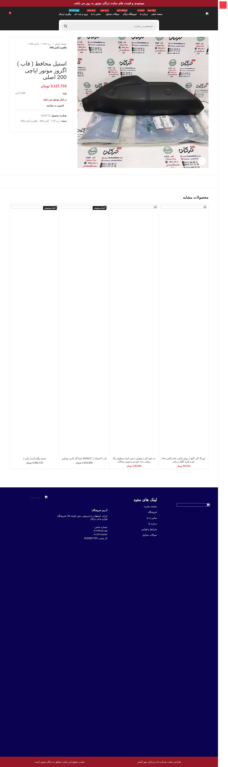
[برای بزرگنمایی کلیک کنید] (202, 161)
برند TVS (46, 44)
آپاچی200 (34, 44)
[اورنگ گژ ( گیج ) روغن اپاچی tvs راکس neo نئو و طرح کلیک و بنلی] (184, 330)
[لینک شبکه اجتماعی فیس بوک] (65, 127)
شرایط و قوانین (149, 529)
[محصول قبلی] (65, 55)
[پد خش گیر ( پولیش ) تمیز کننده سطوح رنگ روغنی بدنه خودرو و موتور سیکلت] (134, 330)
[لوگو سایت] (201, 14)
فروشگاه (152, 512)
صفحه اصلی (60, 44)
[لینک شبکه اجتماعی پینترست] (57, 127)
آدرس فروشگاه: (99, 510)
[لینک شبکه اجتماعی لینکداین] (53, 127)
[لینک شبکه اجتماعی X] (61, 127)
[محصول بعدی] (57, 55)
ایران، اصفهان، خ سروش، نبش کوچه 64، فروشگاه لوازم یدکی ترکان (82, 517)
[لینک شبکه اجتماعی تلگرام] (49, 127)
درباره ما (152, 523)
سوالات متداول (149, 535)
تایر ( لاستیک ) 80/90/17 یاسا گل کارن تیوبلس (84, 458)
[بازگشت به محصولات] (61, 55)
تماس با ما (152, 518)
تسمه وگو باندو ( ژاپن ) (34, 458)
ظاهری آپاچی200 (58, 47)
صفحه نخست (150, 506)
